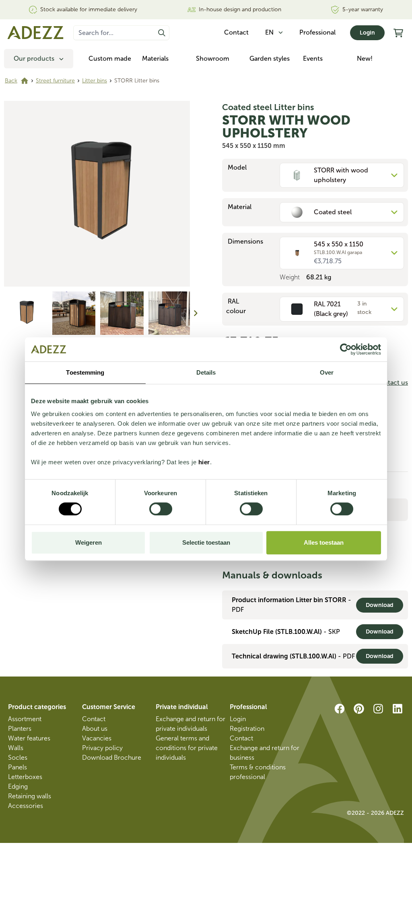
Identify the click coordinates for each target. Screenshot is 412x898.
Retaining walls (29, 796)
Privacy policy (102, 748)
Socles (17, 757)
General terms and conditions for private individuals (187, 747)
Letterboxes (25, 777)
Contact (93, 719)
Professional (317, 32)
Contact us (391, 382)
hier (204, 462)
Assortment (24, 719)
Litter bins (94, 80)
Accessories (25, 806)
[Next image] (195, 313)
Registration (247, 728)
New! (365, 58)
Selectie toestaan (206, 542)
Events (313, 58)
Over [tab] (327, 372)
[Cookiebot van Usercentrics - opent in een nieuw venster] (346, 349)
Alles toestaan (324, 542)
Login (367, 32)
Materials (155, 58)
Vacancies (96, 738)
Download (379, 605)
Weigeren (88, 542)
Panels (17, 767)
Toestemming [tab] (85, 372)
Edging (18, 786)
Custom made (110, 58)
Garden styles (269, 58)
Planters (19, 728)
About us (94, 728)
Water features (29, 738)
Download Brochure (111, 757)
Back (11, 80)
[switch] (160, 508)
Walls (15, 748)
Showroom (212, 58)
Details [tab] (206, 372)
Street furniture (55, 80)
